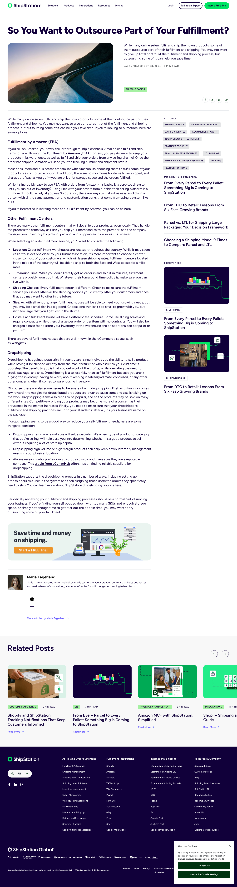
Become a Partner (203, 795)
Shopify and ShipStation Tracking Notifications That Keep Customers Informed (36, 720)
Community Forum (203, 806)
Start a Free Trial (217, 5)
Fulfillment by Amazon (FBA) (68, 153)
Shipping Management (73, 771)
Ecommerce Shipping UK (163, 771)
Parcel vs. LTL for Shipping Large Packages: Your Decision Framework (196, 224)
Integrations (86, 5)
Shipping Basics (135, 89)
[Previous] (214, 653)
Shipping (216, 160)
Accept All (204, 865)
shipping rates (98, 258)
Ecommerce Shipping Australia (165, 783)
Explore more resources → (207, 829)
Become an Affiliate (204, 800)
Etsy (108, 818)
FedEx (153, 800)
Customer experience (23, 706)
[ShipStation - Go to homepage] (23, 759)
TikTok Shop (112, 783)
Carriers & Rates (175, 131)
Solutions (53, 5)
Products (69, 5)
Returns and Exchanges (74, 818)
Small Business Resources (181, 153)
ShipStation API (202, 789)
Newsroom (200, 818)
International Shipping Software (166, 766)
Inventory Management (74, 789)
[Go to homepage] (24, 5)
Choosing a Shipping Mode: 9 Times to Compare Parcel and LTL (195, 242)
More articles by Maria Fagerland (46, 618)
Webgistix (18, 343)
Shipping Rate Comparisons (76, 777)
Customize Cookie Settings (204, 874)
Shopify (110, 766)
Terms (136, 868)
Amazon (110, 771)
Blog (196, 777)
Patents (126, 868)
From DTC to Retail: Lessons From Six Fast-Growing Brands (194, 207)
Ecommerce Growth (204, 131)
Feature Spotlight (176, 146)
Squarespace (113, 806)
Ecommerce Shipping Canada (165, 777)
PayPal (109, 795)
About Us (199, 812)
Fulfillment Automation (73, 766)
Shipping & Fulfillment (205, 124)
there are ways (89, 193)
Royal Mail (155, 806)
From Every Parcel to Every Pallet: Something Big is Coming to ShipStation (194, 188)
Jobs (196, 824)
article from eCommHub (52, 464)
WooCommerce (114, 789)
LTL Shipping (212, 153)
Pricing (119, 5)
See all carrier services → (162, 829)
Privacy (146, 868)
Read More (14, 731)
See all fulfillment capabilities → (78, 829)
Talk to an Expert (190, 5)
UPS (152, 795)
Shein (109, 824)
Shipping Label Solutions (74, 783)
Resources (104, 5)
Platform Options (176, 168)
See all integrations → (117, 829)
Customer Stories (203, 771)
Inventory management (155, 706)
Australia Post (157, 824)
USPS (153, 789)
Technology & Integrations (182, 139)
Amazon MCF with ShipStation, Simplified (165, 717)
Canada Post (156, 818)
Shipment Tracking (71, 824)
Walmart (110, 777)
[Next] (225, 653)
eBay (108, 812)
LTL (76, 706)
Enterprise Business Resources (184, 160)
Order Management (72, 795)
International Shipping (73, 812)
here (127, 209)
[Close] (230, 846)
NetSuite (111, 800)
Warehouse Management (75, 800)
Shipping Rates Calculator (207, 783)
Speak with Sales (203, 766)
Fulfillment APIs (70, 806)
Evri (152, 812)
